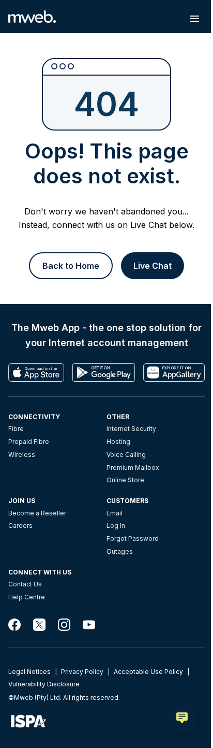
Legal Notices (29, 671)
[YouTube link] (89, 624)
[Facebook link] (14, 624)
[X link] (39, 624)
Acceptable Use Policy (148, 671)
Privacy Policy (82, 671)
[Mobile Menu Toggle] (194, 18)
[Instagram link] (64, 624)
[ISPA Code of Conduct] (106, 721)
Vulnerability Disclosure (44, 684)
